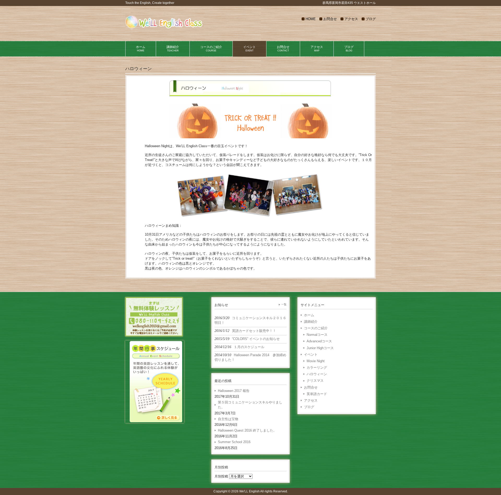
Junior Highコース (320, 348)
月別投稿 (221, 476)
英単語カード (317, 394)
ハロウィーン (317, 374)
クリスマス (315, 381)
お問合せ (330, 19)
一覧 (284, 304)
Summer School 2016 (234, 442)
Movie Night (316, 361)
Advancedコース (319, 341)
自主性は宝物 (228, 419)
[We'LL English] (164, 29)
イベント (311, 354)
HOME (311, 19)
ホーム (309, 315)
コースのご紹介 (316, 328)
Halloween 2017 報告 (233, 391)
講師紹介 (311, 322)
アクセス (351, 19)
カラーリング (317, 367)
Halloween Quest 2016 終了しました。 (247, 430)
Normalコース (317, 335)
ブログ (371, 19)
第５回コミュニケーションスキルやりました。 (250, 404)
